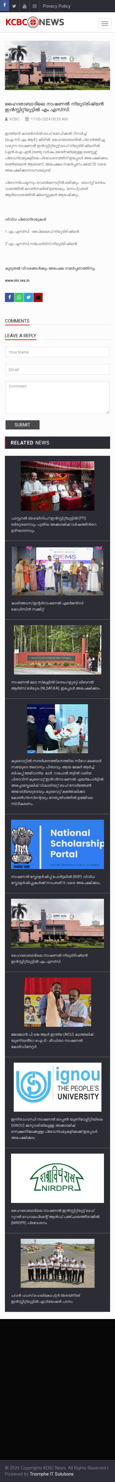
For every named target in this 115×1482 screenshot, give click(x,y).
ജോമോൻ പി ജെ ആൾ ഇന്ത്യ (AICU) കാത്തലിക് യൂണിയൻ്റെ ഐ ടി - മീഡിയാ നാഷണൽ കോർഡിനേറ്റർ (52, 1040)
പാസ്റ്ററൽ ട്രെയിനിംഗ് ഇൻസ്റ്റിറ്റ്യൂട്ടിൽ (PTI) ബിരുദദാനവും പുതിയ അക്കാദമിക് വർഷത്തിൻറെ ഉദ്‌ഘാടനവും (53, 524)
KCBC (14, 119)
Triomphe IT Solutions (52, 1474)
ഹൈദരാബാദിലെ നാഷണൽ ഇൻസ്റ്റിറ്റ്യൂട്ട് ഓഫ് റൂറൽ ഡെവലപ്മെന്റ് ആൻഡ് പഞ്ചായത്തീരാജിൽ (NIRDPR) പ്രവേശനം (55, 1216)
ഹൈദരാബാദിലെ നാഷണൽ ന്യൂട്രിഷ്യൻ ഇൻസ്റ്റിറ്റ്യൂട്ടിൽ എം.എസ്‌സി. (54, 107)
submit (22, 424)
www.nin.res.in (17, 280)
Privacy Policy (57, 6)
